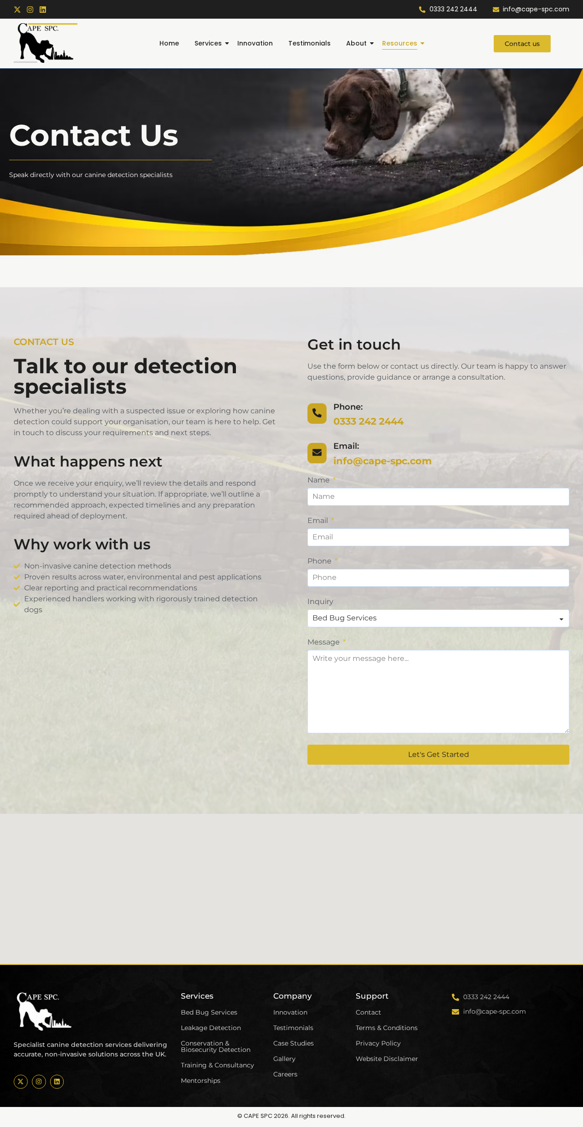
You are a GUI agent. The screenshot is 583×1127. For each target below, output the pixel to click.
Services (208, 43)
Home (169, 43)
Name (319, 480)
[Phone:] (317, 413)
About (356, 43)
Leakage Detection (211, 1028)
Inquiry (320, 602)
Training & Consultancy (217, 1065)
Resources (399, 43)
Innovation (255, 43)
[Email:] (317, 453)
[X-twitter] (17, 9)
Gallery (284, 1059)
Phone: (348, 407)
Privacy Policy (378, 1043)
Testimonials (309, 43)
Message (324, 642)
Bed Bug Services (209, 1012)
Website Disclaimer (387, 1059)
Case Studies (293, 1043)
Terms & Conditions (387, 1028)
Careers (285, 1074)
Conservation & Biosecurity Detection (216, 1046)
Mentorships (200, 1080)
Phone (320, 561)
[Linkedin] (42, 9)
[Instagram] (30, 9)
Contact (368, 1012)
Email (318, 521)
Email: (346, 446)
